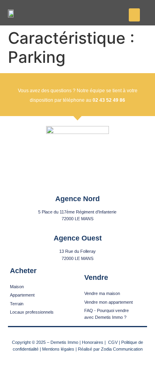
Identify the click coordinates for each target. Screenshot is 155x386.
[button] (134, 14)
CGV (113, 342)
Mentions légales (58, 349)
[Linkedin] (93, 367)
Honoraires (92, 342)
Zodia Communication (122, 349)
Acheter (23, 271)
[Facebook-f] (62, 367)
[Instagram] (78, 367)
